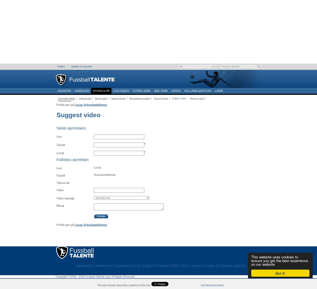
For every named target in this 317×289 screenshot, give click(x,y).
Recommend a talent (139, 98)
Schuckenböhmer (85, 175)
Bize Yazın (161, 90)
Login (219, 90)
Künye (176, 90)
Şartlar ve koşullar (81, 66)
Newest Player (118, 98)
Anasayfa (64, 90)
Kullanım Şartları (198, 90)
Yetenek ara (85, 98)
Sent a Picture (161, 98)
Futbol (61, 66)
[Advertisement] (159, 33)
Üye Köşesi (121, 90)
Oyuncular (101, 90)
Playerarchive (64, 100)
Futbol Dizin (141, 90)
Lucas (78, 168)
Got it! (280, 273)
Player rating (101, 98)
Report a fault (197, 98)
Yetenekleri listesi (66, 98)
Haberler (82, 90)
